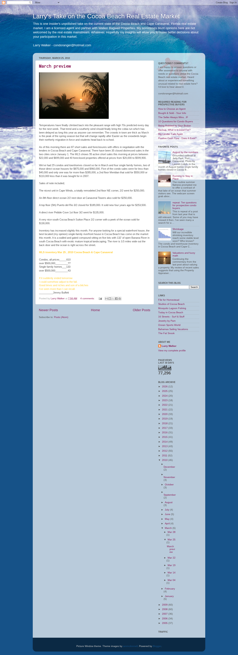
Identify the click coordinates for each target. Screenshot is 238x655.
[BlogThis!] (110, 298)
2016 (165, 432)
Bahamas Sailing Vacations (173, 329)
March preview (55, 66)
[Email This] (106, 298)
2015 (165, 437)
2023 (165, 400)
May (167, 519)
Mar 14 (171, 572)
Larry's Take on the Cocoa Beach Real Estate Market (106, 16)
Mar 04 (171, 580)
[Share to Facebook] (116, 298)
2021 (165, 409)
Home (95, 310)
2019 (165, 418)
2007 (165, 614)
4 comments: (87, 298)
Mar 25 (171, 539)
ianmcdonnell (130, 646)
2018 (165, 423)
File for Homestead (168, 300)
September (170, 495)
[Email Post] (100, 298)
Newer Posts (48, 310)
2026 (165, 386)
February (170, 588)
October (169, 484)
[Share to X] (113, 298)
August (168, 502)
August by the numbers (185, 152)
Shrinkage (178, 229)
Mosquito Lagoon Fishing (172, 308)
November (169, 477)
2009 (165, 604)
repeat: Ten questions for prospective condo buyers (184, 205)
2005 (165, 623)
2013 (165, 446)
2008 (165, 609)
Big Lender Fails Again (170, 134)
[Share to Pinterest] (119, 298)
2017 (165, 428)
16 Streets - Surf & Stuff (171, 316)
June (168, 514)
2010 (165, 460)
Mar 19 (171, 565)
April (167, 523)
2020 (165, 414)
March (168, 528)
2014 (165, 441)
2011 (165, 455)
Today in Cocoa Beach (170, 312)
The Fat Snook (166, 333)
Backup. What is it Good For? (174, 130)
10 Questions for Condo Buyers (175, 121)
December (169, 467)
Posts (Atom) (61, 317)
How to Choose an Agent (172, 109)
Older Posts (141, 310)
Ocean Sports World (169, 325)
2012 (165, 451)
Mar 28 (171, 532)
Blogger (157, 646)
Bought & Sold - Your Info (172, 113)
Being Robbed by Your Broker (174, 125)
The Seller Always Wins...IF (173, 117)
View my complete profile (172, 350)
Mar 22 (171, 557)
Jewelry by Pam (167, 321)
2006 (165, 618)
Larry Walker (169, 346)
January (169, 596)
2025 (165, 391)
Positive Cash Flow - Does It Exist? (177, 138)
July (167, 509)
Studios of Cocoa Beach (171, 304)
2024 (165, 396)
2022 (165, 405)
